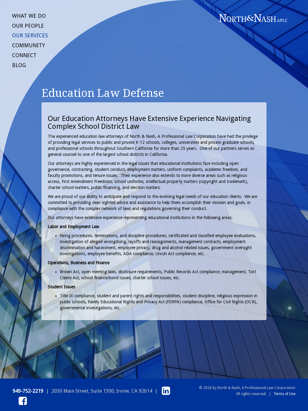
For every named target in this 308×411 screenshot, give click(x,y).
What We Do (29, 16)
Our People (28, 26)
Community (28, 45)
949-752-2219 (28, 391)
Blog (19, 65)
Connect (24, 55)
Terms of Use (284, 394)
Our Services (30, 35)
